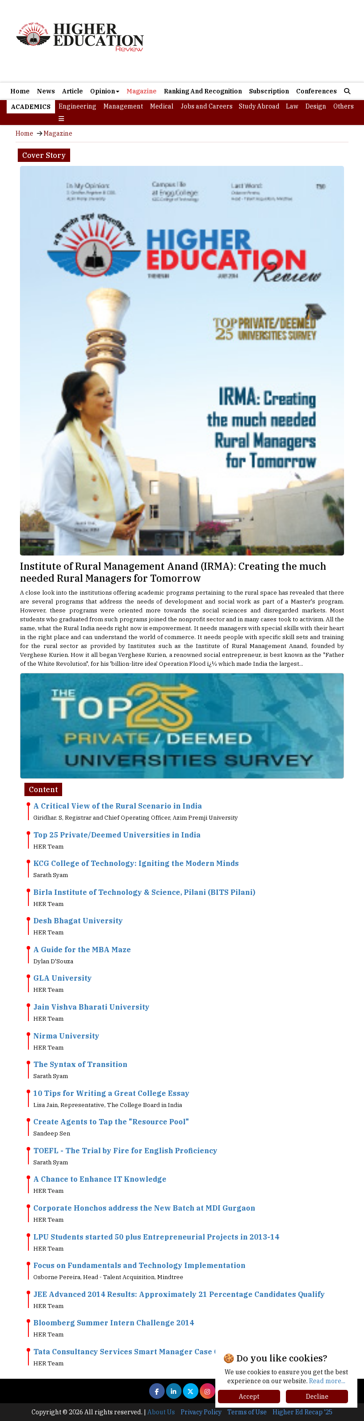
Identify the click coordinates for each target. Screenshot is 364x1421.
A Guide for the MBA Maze (82, 949)
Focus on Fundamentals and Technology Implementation (139, 1265)
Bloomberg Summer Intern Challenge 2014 (113, 1322)
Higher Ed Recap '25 (302, 1412)
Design (315, 106)
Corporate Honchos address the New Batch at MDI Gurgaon (144, 1208)
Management (123, 106)
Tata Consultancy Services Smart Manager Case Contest (138, 1351)
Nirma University (66, 1035)
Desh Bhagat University (78, 920)
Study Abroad (259, 106)
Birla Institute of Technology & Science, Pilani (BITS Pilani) (144, 892)
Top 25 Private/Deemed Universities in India (117, 834)
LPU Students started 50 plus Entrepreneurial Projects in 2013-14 (156, 1236)
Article (72, 91)
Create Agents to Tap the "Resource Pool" (111, 1121)
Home (20, 91)
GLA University (62, 978)
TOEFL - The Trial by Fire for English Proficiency (125, 1150)
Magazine (142, 91)
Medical (162, 106)
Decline (317, 1397)
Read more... (327, 1381)
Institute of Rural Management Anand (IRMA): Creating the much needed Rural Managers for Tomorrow (173, 572)
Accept (249, 1397)
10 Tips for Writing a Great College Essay (111, 1093)
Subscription (269, 91)
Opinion (102, 91)
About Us (161, 1412)
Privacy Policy (201, 1412)
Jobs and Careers (207, 106)
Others (343, 106)
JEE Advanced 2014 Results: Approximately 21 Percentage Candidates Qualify (179, 1294)
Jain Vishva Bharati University (91, 1006)
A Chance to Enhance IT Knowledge (99, 1179)
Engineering (77, 106)
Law (292, 106)
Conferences (316, 91)
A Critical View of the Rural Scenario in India (117, 805)
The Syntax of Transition (80, 1064)
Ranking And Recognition (203, 91)
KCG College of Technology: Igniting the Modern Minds (136, 863)
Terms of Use (247, 1412)
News (46, 91)
